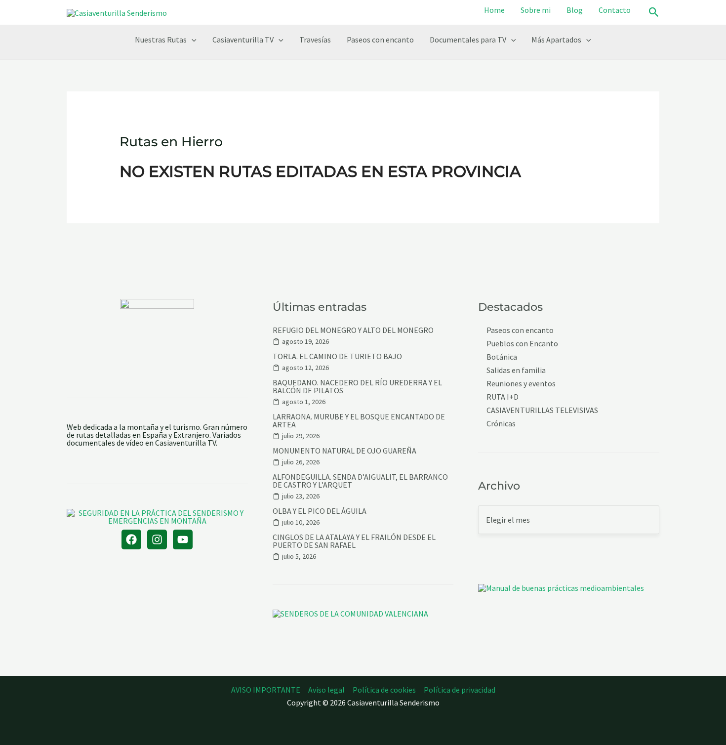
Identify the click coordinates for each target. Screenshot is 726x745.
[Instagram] (157, 539)
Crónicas (501, 423)
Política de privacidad (459, 690)
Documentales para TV (468, 39)
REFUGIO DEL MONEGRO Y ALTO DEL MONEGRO (353, 330)
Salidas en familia (516, 370)
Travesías (315, 39)
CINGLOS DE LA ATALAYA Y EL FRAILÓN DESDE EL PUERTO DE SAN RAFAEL (354, 541)
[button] (653, 12)
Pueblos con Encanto (522, 343)
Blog (574, 10)
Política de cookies (384, 690)
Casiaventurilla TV (243, 39)
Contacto (615, 10)
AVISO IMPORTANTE (265, 690)
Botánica (501, 357)
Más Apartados (556, 39)
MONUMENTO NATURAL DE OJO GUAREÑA (344, 451)
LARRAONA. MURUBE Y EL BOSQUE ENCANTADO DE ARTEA (359, 420)
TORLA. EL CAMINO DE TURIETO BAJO (337, 356)
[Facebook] (131, 539)
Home (494, 10)
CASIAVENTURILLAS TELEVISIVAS (542, 410)
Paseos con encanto (380, 39)
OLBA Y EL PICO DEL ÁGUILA (319, 511)
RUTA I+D (502, 397)
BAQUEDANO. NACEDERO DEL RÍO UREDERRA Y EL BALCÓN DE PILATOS (357, 386)
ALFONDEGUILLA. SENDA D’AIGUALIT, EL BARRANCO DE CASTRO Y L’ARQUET (360, 481)
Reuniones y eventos (521, 383)
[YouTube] (183, 539)
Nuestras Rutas (161, 39)
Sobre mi (536, 10)
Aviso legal (326, 690)
